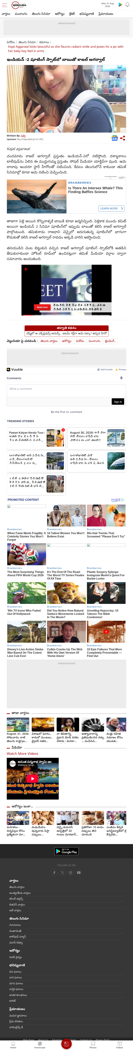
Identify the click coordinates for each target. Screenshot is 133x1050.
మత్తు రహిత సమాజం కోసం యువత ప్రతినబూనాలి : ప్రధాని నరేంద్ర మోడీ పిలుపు (115, 737)
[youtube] (71, 872)
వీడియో (17, 748)
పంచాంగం (21, 14)
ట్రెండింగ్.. (110, 341)
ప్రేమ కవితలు (16, 1021)
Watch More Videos (22, 754)
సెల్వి (23, 136)
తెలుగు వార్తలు (49, 341)
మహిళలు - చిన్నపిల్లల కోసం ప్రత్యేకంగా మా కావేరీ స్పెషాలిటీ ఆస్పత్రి (16, 831)
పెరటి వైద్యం (15, 957)
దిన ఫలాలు (15, 972)
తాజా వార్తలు (20, 713)
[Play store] (120, 4)
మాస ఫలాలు (16, 983)
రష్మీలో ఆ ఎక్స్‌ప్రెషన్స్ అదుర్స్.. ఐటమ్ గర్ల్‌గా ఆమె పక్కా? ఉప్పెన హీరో (66, 334)
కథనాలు (44, 43)
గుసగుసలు (15, 925)
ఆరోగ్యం (60, 14)
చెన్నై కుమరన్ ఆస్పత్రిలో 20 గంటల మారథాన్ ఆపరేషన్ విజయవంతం (66, 831)
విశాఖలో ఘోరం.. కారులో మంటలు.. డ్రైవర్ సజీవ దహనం (42, 737)
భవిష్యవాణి (86, 14)
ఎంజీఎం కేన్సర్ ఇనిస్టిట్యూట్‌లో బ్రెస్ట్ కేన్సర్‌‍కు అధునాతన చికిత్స (118, 831)
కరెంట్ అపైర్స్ (16, 899)
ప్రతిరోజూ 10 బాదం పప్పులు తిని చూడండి (93, 831)
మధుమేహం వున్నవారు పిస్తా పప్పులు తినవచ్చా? (41, 831)
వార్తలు (6, 14)
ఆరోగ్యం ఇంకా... (22, 806)
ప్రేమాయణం (106, 14)
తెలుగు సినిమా (41, 14)
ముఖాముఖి (15, 931)
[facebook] (54, 872)
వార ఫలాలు (15, 978)
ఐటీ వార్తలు (15, 910)
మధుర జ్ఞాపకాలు (18, 1016)
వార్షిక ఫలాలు (16, 989)
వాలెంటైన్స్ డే (16, 1027)
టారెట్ (12, 1001)
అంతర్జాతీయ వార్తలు (19, 893)
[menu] (5, 5)
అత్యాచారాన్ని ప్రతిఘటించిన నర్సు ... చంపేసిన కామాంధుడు (93, 737)
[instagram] (79, 872)
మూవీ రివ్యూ (16, 943)
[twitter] (62, 872)
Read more (42, 307)
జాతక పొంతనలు (18, 995)
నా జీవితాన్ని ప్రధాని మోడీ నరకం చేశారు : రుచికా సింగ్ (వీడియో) (68, 737)
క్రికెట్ (72, 14)
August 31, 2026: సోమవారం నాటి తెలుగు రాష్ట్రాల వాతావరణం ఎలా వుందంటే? (18, 737)
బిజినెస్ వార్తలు (17, 905)
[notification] (127, 4)
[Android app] (66, 851)
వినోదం (11, 43)
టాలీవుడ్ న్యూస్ (17, 937)
